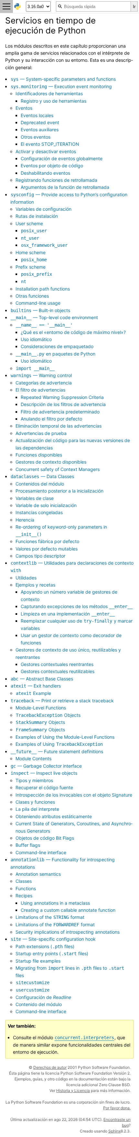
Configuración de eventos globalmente (61, 158)
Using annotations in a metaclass (55, 903)
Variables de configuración (43, 209)
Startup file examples (38, 961)
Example (33, 693)
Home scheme (31, 252)
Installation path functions (43, 288)
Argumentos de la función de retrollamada (65, 187)
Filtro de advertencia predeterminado (60, 411)
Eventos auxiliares (40, 129)
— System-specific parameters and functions (63, 79)
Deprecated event (40, 122)
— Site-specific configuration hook (53, 939)
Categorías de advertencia (44, 382)
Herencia (25, 519)
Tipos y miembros (34, 780)
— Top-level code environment (54, 317)
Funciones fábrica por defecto (47, 541)
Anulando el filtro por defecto (51, 418)
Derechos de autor (50, 1067)
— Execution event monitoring (61, 86)
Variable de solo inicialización (46, 505)
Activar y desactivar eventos (46, 151)
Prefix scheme (31, 267)
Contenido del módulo (39, 1004)
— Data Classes (42, 476)
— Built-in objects (40, 310)
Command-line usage (38, 303)
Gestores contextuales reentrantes (57, 664)
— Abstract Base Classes (42, 678)
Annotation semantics (38, 874)
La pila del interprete (37, 809)
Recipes (24, 895)
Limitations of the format (50, 917)
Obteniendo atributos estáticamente (54, 816)
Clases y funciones (35, 802)
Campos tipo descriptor (40, 556)
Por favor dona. (117, 1107)
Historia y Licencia (73, 1090)
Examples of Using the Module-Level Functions (65, 737)
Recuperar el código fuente (44, 787)
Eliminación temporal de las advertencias (59, 426)
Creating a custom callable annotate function (68, 910)
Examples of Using (59, 744)
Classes (24, 881)
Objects (48, 715)
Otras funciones (32, 296)
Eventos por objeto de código (52, 165)
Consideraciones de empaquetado (57, 346)
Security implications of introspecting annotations (68, 932)
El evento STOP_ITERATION (50, 144)
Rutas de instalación (37, 216)
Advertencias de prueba (41, 433)
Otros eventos (35, 137)
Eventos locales (37, 115)
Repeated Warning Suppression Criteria (62, 397)
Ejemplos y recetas (35, 584)
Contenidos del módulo (40, 483)
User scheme (29, 223)
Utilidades (26, 577)
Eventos (24, 108)
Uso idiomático (36, 339)
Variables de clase (35, 498)
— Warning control (41, 375)
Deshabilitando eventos (45, 173)
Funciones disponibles (39, 455)
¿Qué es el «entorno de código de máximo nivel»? (73, 332)
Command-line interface (41, 852)
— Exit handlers (36, 686)
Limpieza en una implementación (68, 613)
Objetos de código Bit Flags (45, 838)
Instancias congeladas (39, 512)
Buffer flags (28, 845)
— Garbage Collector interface (46, 766)
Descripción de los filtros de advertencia (63, 404)
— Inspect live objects (44, 773)
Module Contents (33, 758)
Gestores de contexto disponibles (51, 462)
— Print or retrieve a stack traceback (62, 700)
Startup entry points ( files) (52, 953)
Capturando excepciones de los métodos (77, 606)
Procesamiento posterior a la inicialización (59, 491)
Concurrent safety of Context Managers (58, 469)
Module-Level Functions (41, 707)
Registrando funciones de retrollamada (56, 180)
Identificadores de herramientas (49, 93)
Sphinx (114, 1131)
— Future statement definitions (57, 751)
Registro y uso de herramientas (53, 101)
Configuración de (43, 997)
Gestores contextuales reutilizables (57, 671)
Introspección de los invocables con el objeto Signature (74, 795)
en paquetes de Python (55, 353)
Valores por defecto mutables (47, 548)
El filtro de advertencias (40, 390)
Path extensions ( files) (45, 946)
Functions (26, 888)
